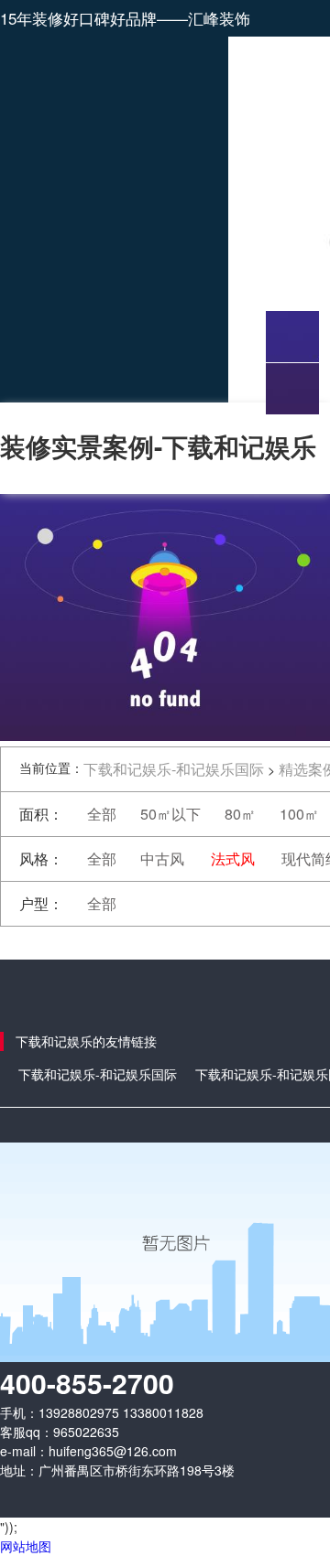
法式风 (233, 858)
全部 (101, 813)
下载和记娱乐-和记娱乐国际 (173, 768)
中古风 (162, 858)
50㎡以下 (170, 813)
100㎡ (299, 813)
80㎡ (240, 813)
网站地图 (25, 1546)
